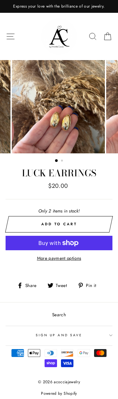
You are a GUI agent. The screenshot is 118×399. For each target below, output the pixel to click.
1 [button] (56, 161)
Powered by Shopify (59, 393)
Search (59, 314)
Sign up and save (59, 335)
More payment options (59, 258)
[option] (59, 6)
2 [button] (62, 161)
